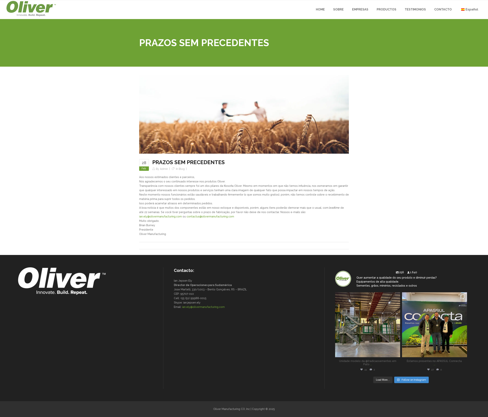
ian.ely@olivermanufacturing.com (160, 216)
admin (164, 168)
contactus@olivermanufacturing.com (210, 216)
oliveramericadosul (367, 296)
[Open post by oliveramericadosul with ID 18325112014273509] (434, 324)
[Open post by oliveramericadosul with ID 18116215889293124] (367, 324)
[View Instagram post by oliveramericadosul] (396, 352)
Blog (182, 168)
